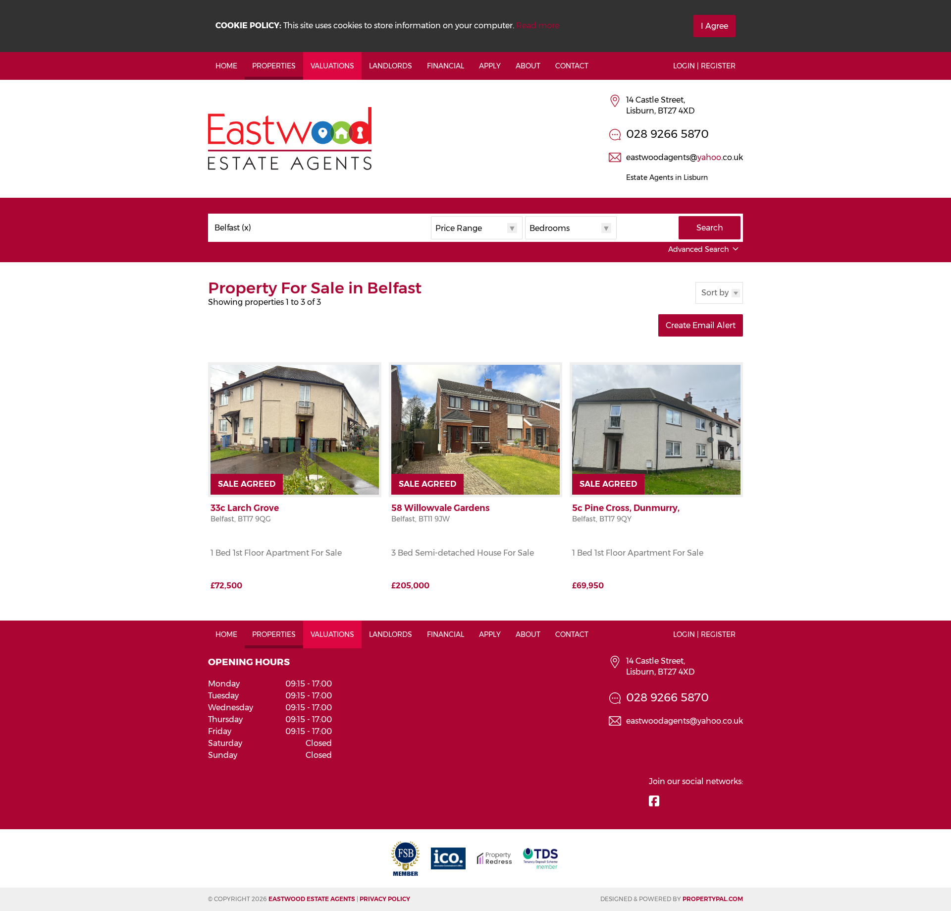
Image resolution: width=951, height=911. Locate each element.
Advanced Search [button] (698, 249)
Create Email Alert (701, 325)
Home (226, 65)
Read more (537, 25)
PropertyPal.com (713, 899)
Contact (571, 65)
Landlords (390, 65)
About (528, 65)
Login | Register (704, 65)
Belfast (232, 228)
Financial (445, 65)
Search (709, 227)
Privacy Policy (385, 899)
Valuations (332, 65)
